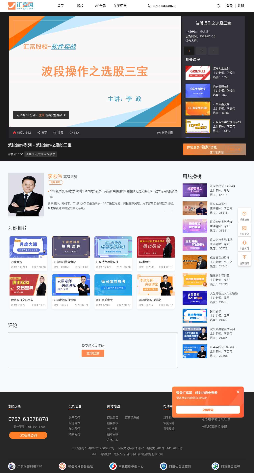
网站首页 (112, 417)
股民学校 (112, 423)
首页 (60, 6)
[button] (164, 211)
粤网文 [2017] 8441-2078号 (164, 448)
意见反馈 (168, 428)
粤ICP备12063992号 (101, 448)
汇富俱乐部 (132, 417)
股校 (80, 6)
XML (94, 454)
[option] (93, 194)
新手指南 (168, 417)
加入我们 (74, 428)
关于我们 (74, 417)
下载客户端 (234, 149)
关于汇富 (120, 6)
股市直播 (112, 434)
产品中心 (112, 439)
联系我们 (74, 434)
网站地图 (106, 454)
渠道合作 (74, 423)
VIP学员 (100, 6)
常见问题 (168, 423)
